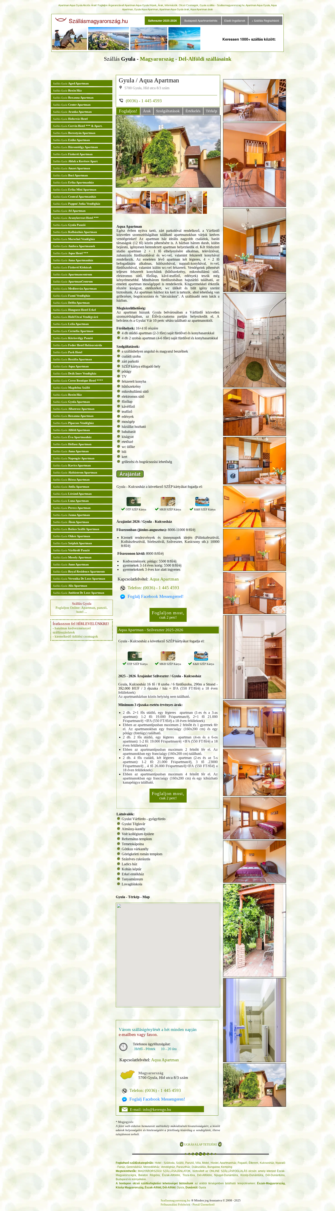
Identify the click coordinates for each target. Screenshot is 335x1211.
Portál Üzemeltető (204, 1204)
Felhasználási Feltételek (175, 1204)
